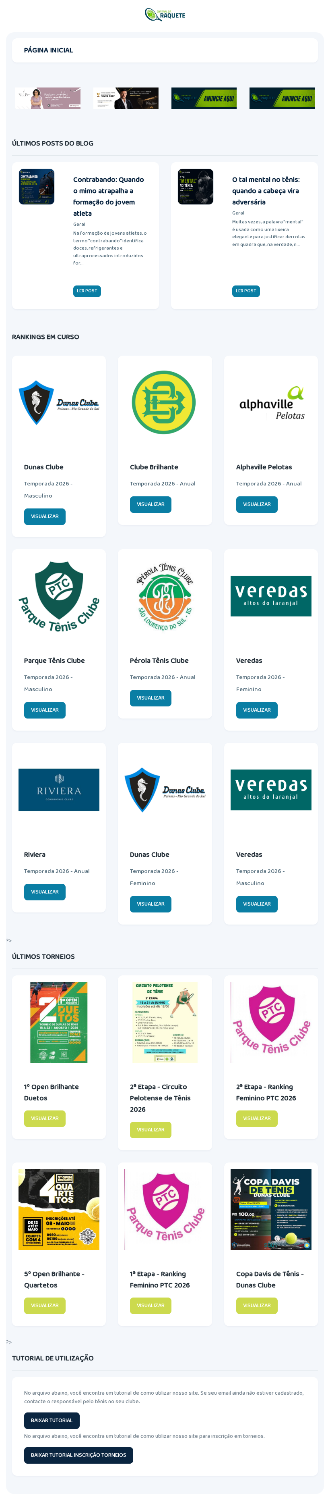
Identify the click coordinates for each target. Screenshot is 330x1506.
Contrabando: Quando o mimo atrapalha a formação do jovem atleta (108, 196)
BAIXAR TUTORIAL (52, 1420)
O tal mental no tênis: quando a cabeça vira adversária (266, 191)
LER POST (87, 291)
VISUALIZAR (45, 516)
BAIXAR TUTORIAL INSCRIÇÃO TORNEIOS (78, 1455)
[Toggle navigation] (316, 15)
